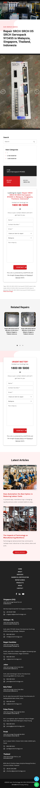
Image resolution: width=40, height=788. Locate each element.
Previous (3, 91)
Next (37, 91)
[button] (35, 3)
